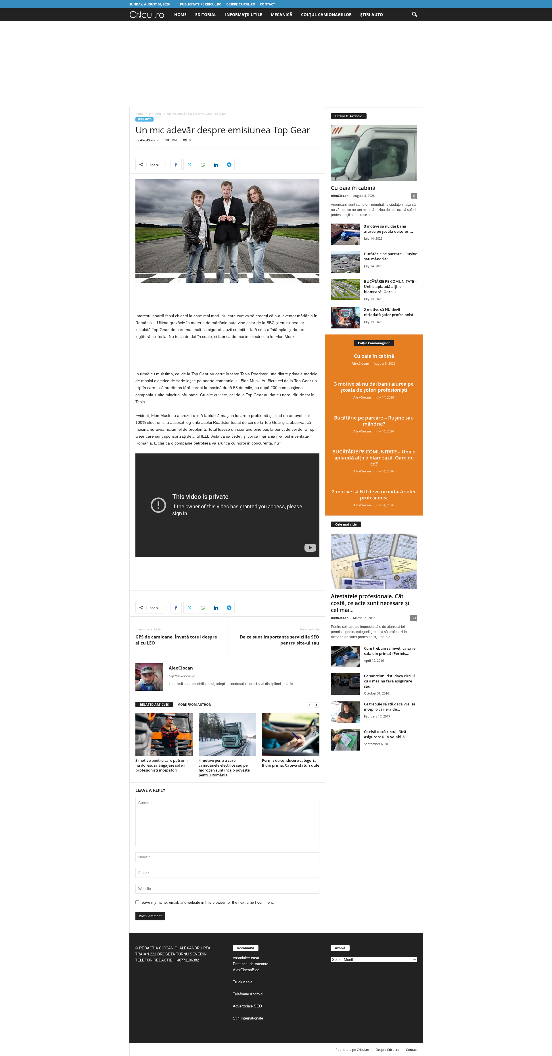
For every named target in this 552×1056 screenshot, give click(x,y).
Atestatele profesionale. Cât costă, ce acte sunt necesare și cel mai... (370, 603)
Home (180, 14)
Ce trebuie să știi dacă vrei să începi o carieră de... (389, 706)
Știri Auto (371, 14)
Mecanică (281, 14)
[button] (414, 14)
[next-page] (316, 705)
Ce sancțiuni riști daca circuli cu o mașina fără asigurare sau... (389, 681)
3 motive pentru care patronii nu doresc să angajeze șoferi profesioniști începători (161, 765)
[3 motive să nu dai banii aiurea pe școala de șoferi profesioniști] (345, 234)
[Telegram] (229, 164)
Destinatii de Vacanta (251, 964)
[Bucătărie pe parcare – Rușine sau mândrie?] (345, 262)
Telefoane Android (247, 994)
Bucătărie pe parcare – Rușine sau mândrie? (374, 420)
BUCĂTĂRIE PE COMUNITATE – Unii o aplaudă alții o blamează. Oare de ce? (373, 457)
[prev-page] (310, 705)
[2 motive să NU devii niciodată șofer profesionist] (345, 317)
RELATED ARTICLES (154, 704)
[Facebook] (176, 164)
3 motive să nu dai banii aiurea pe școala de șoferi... (388, 229)
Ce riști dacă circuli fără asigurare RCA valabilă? (385, 734)
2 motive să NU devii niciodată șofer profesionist (388, 312)
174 (413, 617)
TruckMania (242, 982)
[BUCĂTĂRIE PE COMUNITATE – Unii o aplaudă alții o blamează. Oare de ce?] (345, 289)
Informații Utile (243, 14)
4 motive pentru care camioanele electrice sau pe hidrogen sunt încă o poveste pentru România (224, 768)
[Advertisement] (275, 64)
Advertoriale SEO (247, 1006)
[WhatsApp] (202, 164)
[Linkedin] (215, 164)
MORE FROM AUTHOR (194, 704)
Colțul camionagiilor (326, 14)
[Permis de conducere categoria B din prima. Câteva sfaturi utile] (290, 734)
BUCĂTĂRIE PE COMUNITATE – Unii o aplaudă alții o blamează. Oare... (390, 286)
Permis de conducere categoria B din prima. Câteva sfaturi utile (290, 763)
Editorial (205, 14)
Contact (267, 4)
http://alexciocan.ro (182, 676)
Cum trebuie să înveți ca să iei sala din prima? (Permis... (390, 651)
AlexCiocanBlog (246, 970)
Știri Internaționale (248, 1018)
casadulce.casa (246, 958)
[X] (189, 164)
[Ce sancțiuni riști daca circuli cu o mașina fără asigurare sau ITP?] (345, 684)
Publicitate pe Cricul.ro (201, 4)
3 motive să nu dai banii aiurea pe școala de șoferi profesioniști (374, 386)
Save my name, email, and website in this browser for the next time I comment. (207, 902)
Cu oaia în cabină (353, 188)
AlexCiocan (149, 140)
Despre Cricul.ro (240, 4)
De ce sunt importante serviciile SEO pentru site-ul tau (279, 640)
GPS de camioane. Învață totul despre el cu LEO (176, 640)
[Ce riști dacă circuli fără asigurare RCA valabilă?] (345, 740)
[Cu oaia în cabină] (374, 153)
